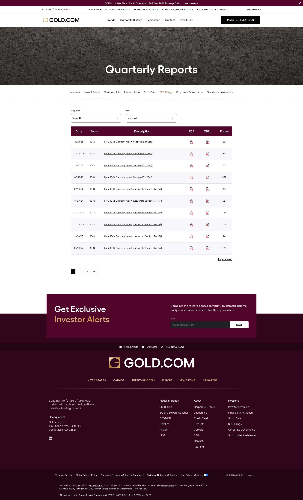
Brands (111, 20)
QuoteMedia (96, 485)
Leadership (153, 20)
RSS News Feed (172, 346)
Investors (75, 92)
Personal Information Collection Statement (122, 475)
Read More (190, 3)
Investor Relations (240, 19)
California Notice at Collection (162, 475)
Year (128, 111)
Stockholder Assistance (220, 92)
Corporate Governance (189, 92)
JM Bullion (166, 407)
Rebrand (199, 446)
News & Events (92, 92)
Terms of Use (140, 488)
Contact (170, 20)
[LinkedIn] (50, 438)
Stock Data (149, 92)
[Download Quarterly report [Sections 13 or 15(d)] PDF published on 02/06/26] (191, 154)
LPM (162, 435)
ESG (196, 435)
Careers (198, 429)
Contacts (149, 346)
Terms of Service (64, 475)
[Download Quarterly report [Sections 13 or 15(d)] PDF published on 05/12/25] (191, 177)
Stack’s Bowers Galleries (174, 412)
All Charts (253, 9)
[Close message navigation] (299, 3)
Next (239, 324)
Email (172, 318)
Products (199, 424)
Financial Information (240, 412)
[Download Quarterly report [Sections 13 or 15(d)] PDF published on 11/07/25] (191, 166)
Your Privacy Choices (191, 475)
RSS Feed (225, 259)
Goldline (164, 424)
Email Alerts (128, 346)
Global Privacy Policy (86, 475)
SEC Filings (166, 92)
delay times (168, 485)
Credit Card (186, 20)
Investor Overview (239, 407)
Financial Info (132, 92)
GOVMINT (165, 418)
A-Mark (164, 429)
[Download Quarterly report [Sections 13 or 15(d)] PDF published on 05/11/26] (191, 142)
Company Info (112, 92)
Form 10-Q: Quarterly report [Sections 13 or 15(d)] (128, 141)
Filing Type (75, 111)
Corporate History (131, 20)
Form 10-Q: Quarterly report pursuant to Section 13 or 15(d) (133, 189)
